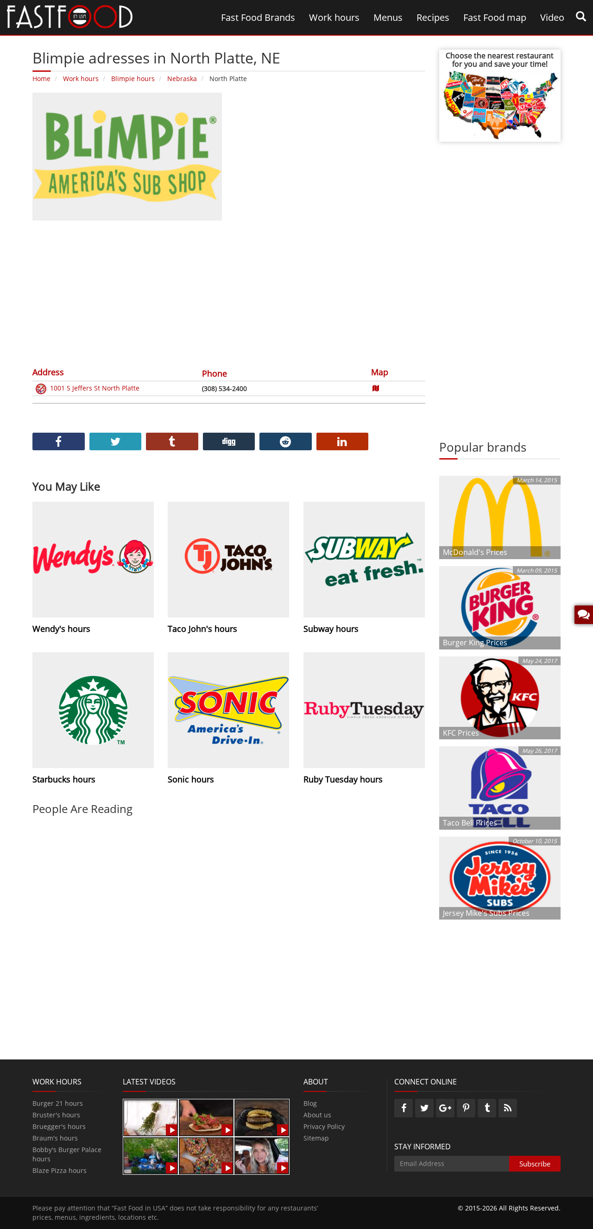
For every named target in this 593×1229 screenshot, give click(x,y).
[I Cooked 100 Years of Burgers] (261, 1117)
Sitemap (316, 1138)
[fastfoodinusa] (69, 16)
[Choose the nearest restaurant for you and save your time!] (500, 104)
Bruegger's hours (59, 1126)
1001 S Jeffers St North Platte (94, 388)
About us (317, 1114)
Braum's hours (55, 1138)
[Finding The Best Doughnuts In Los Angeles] (206, 1155)
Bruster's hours (56, 1114)
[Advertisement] (228, 292)
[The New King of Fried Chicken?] (150, 1155)
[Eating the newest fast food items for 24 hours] (261, 1155)
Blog (310, 1103)
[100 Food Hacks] (150, 1117)
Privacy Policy (324, 1126)
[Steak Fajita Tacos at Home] (206, 1117)
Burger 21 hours (57, 1103)
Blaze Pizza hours (59, 1170)
